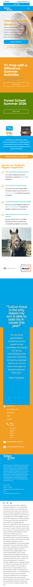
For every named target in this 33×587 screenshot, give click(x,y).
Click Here (16, 84)
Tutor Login (16, 4)
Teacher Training (7, 487)
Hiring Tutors (6, 485)
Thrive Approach (13, 207)
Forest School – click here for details (15, 107)
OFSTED (24, 177)
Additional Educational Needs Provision (13, 489)
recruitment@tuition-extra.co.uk (15, 446)
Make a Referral (16, 42)
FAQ (4, 491)
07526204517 (6, 1)
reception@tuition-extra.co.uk (15, 441)
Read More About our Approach (16, 157)
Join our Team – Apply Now (16, 47)
